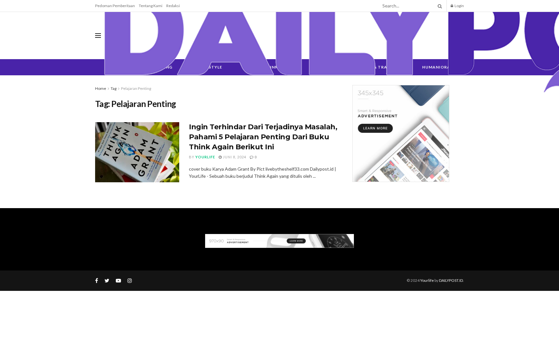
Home (100, 88)
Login (459, 5)
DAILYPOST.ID (451, 280)
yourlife (205, 157)
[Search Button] (438, 6)
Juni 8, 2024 (234, 157)
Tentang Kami (150, 5)
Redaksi (173, 5)
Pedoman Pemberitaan (115, 5)
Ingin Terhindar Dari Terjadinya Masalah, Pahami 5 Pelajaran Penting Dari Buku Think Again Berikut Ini (263, 136)
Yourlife (427, 280)
